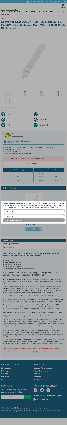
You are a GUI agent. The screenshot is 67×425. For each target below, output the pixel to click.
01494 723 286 (42, 400)
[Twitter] (42, 390)
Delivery (4, 371)
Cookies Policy (23, 411)
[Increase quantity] (40, 229)
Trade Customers (41, 371)
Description (8, 240)
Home (3, 379)
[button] (33, 108)
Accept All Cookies (14, 220)
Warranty (5, 376)
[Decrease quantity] (26, 229)
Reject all (10, 216)
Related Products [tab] (10, 188)
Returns (4, 374)
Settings (10, 211)
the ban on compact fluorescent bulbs (39, 316)
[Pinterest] (48, 390)
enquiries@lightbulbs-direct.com (41, 1)
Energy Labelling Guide (17, 136)
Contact (37, 374)
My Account (6, 368)
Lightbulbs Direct (29, 408)
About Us (4, 411)
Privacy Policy (12, 411)
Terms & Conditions (56, 411)
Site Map (37, 376)
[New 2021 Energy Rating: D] (8, 135)
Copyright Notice (43, 411)
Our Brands (38, 379)
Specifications (8, 247)
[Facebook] (35, 390)
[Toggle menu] (2, 5)
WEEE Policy (33, 411)
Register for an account (43, 368)
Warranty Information (11, 244)
